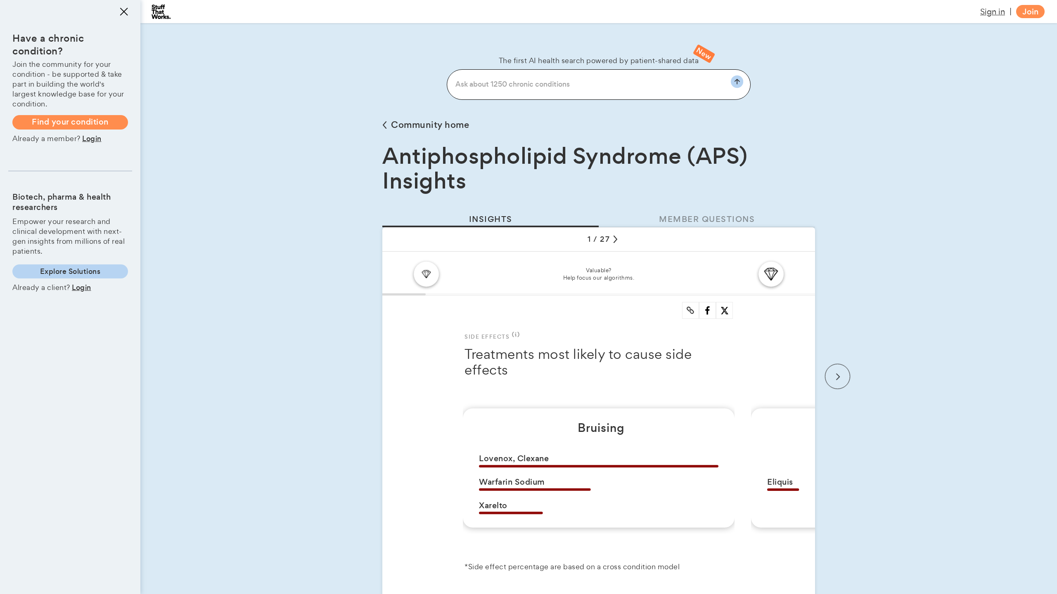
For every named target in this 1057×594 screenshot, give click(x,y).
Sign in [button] (992, 11)
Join (1030, 11)
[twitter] (724, 310)
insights (490, 219)
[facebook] (707, 310)
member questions (707, 219)
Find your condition (70, 121)
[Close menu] (124, 11)
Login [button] (92, 139)
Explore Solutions (70, 271)
